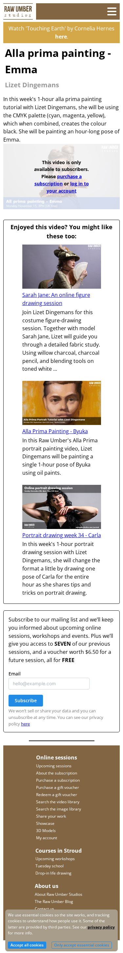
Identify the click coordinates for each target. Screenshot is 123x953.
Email (25, 147)
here (48, 197)
